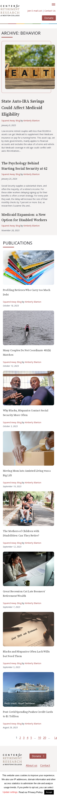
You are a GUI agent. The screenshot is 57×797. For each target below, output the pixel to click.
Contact (45, 765)
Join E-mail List (34, 10)
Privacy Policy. (35, 792)
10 (39, 737)
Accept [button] (49, 792)
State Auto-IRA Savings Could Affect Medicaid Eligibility (22, 108)
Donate (48, 18)
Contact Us (50, 10)
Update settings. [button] (10, 792)
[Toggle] (53, 4)
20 (44, 737)
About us (31, 765)
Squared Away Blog (10, 120)
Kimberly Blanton (31, 120)
